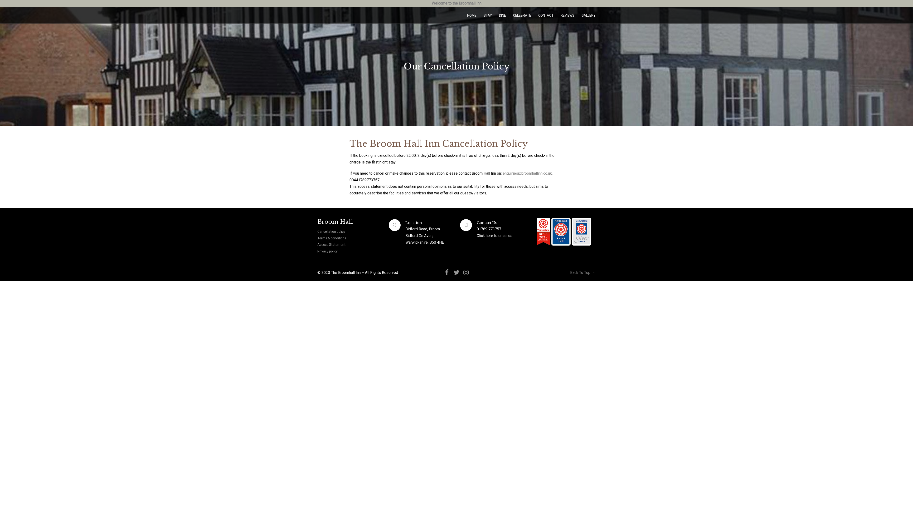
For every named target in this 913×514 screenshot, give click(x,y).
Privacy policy (327, 251)
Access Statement (331, 245)
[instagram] (466, 272)
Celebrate (522, 15)
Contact (546, 15)
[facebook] (447, 272)
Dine (502, 15)
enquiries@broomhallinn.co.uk (527, 173)
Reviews (567, 15)
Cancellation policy (331, 231)
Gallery (589, 15)
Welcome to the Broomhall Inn (456, 3)
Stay (488, 15)
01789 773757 (489, 229)
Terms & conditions (331, 238)
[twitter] (456, 272)
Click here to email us (494, 235)
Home (471, 15)
